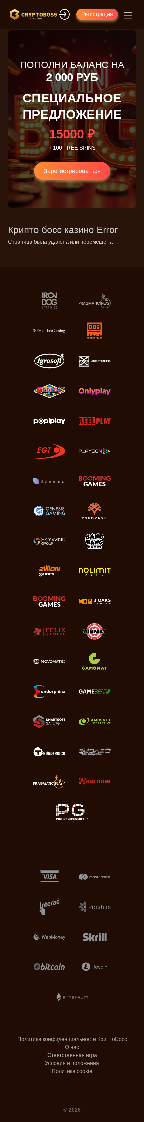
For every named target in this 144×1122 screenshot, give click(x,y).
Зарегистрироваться (72, 171)
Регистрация (97, 14)
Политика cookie (72, 1071)
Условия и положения (72, 1063)
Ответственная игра (72, 1055)
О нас (72, 1047)
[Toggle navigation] (127, 14)
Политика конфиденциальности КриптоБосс (72, 1039)
